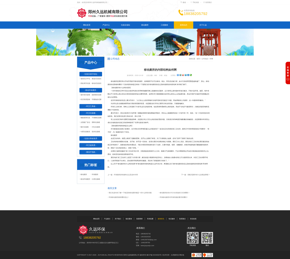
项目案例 (129, 219)
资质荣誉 (139, 219)
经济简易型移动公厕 (84, 100)
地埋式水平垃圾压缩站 (84, 79)
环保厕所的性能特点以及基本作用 (126, 175)
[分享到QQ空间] (180, 75)
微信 (184, 2)
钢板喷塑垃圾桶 (84, 118)
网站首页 (86, 25)
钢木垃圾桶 (84, 127)
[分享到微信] (191, 75)
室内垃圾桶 (96, 132)
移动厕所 (145, 25)
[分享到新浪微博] (183, 75)
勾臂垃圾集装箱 (84, 132)
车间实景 (150, 219)
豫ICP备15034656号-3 (154, 255)
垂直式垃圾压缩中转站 (96, 79)
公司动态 (205, 59)
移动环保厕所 (85, 179)
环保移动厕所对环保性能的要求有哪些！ (174, 197)
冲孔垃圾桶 (96, 127)
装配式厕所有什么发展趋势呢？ (199, 175)
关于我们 (118, 219)
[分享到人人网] (188, 75)
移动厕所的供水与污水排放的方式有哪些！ (175, 193)
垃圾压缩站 (125, 25)
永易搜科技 (175, 255)
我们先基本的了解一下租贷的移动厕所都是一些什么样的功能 (130, 193)
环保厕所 (95, 174)
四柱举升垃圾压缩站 (84, 84)
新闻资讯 (161, 219)
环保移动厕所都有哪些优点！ (119, 197)
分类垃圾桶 (96, 179)
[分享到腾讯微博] (186, 75)
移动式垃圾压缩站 (96, 84)
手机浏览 (196, 2)
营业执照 (193, 219)
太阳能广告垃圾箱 (84, 123)
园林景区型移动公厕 (96, 95)
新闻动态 (183, 25)
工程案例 (164, 25)
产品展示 (107, 219)
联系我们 (208, 2)
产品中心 (106, 25)
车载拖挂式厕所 (96, 100)
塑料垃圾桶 (96, 122)
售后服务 (172, 219)
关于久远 (203, 25)
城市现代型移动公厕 (84, 95)
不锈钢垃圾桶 (96, 118)
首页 (198, 59)
